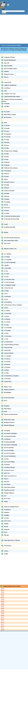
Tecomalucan (7, 509)
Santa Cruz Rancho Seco (10, 476)
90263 (2, 608)
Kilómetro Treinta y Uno (10, 248)
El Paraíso (6, 173)
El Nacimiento (7, 170)
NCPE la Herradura (9, 397)
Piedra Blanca (7, 408)
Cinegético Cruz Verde (9, 93)
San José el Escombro (9, 453)
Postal (5, 411)
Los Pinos (6, 370)
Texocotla (6, 518)
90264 (2, 610)
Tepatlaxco (6, 512)
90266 (2, 613)
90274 (2, 622)
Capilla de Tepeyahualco (10, 85)
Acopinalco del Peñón (9, 57)
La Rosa (6, 307)
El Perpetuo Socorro (9, 182)
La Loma (6, 276)
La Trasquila (7, 330)
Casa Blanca (7, 88)
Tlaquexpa (6, 529)
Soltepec (6, 501)
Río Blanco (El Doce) (9, 422)
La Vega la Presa (8, 341)
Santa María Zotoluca (9, 487)
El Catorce (6, 131)
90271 (2, 619)
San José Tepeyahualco (10, 456)
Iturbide (6, 232)
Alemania (6, 71)
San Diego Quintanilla (9, 442)
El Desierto (6, 142)
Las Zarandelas (8, 327)
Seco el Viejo (7, 498)
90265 (2, 612)
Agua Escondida (8, 65)
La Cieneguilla (7, 259)
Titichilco (6, 523)
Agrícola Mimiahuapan (10, 60)
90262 (2, 606)
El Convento (7, 136)
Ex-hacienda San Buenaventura (12, 216)
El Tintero (6, 210)
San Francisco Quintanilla (10, 444)
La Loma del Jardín (9, 282)
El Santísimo (7, 202)
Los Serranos (7, 378)
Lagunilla (6, 265)
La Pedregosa (7, 296)
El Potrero (6, 187)
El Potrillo (6, 193)
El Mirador (7, 162)
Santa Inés (6, 481)
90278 (2, 630)
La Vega (6, 339)
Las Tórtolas (7, 322)
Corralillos (6, 106)
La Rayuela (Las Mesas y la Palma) (13, 305)
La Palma (6, 290)
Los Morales (7, 364)
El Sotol (6, 204)
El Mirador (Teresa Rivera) (11, 168)
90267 (2, 615)
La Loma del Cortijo (9, 279)
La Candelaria (7, 254)
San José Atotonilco (9, 447)
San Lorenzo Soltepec (9, 461)
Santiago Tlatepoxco (9, 493)
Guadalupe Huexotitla (9, 227)
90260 (2, 603)
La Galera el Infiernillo (9, 262)
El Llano (6, 159)
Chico (5, 90)
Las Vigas (6, 324)
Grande (6, 224)
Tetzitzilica (6, 515)
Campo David (7, 82)
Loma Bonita (7, 350)
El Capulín (6, 128)
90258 (2, 599)
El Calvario (7, 125)
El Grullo (6, 148)
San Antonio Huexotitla (10, 436)
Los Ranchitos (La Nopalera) (11, 375)
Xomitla (6, 553)
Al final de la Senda (9, 74)
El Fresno (6, 145)
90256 (2, 596)
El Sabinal (6, 199)
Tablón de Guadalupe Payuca (11, 506)
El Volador (6, 213)
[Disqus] (14, 650)
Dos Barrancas (7, 117)
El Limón (6, 156)
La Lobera (6, 273)
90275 (2, 624)
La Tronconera (8, 336)
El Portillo (6, 185)
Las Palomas (7, 319)
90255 (2, 594)
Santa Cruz (7, 473)
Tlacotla (6, 526)
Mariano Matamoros (9, 389)
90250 (2, 588)
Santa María (7, 484)
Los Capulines (7, 356)
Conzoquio (6, 103)
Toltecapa (6, 535)
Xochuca (6, 551)
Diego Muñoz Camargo (10, 114)
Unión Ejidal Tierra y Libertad (12, 540)
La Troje (6, 333)
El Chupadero (7, 134)
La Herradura (7, 268)
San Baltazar (7, 439)
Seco (5, 495)
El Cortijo (6, 139)
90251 (2, 590)
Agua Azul (6, 63)
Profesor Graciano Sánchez (11, 414)
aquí (4, 50)
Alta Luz (6, 77)
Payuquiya (6, 405)
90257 (2, 597)
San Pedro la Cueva (9, 470)
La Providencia (8, 302)
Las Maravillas (7, 313)
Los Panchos (7, 367)
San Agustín (7, 430)
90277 (2, 628)
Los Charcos (7, 358)
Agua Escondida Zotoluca (10, 68)
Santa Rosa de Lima (9, 490)
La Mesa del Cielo (8, 288)
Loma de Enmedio (8, 353)
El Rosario (6, 196)
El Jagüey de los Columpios (11, 151)
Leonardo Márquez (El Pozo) (11, 344)
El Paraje (6, 176)
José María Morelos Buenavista (12, 237)
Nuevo (5, 400)
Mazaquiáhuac (7, 392)
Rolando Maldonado (9, 425)
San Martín (7, 464)
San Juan (6, 459)
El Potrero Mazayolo (9, 190)
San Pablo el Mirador (9, 467)
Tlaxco (5, 532)
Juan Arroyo (7, 243)
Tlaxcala (18, 45)
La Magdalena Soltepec (10, 285)
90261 (2, 604)
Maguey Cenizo (8, 386)
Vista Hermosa (7, 545)
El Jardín (6, 153)
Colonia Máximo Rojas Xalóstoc (12, 96)
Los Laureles (7, 361)
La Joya (6, 271)
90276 (2, 626)
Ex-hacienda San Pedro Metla (11, 219)
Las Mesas (6, 316)
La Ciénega (7, 256)
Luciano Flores (7, 381)
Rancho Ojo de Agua (9, 419)
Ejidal (5, 122)
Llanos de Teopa (8, 347)
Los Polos (6, 373)
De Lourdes (7, 111)
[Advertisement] (14, 29)
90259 (2, 601)
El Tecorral (7, 207)
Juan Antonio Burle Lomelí (11, 240)
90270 (2, 617)
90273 (2, 621)
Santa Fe (6, 478)
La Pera (6, 299)
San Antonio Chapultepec (10, 433)
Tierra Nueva (7, 521)
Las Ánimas (7, 310)
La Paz (5, 293)
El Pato (6, 179)
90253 (2, 592)
